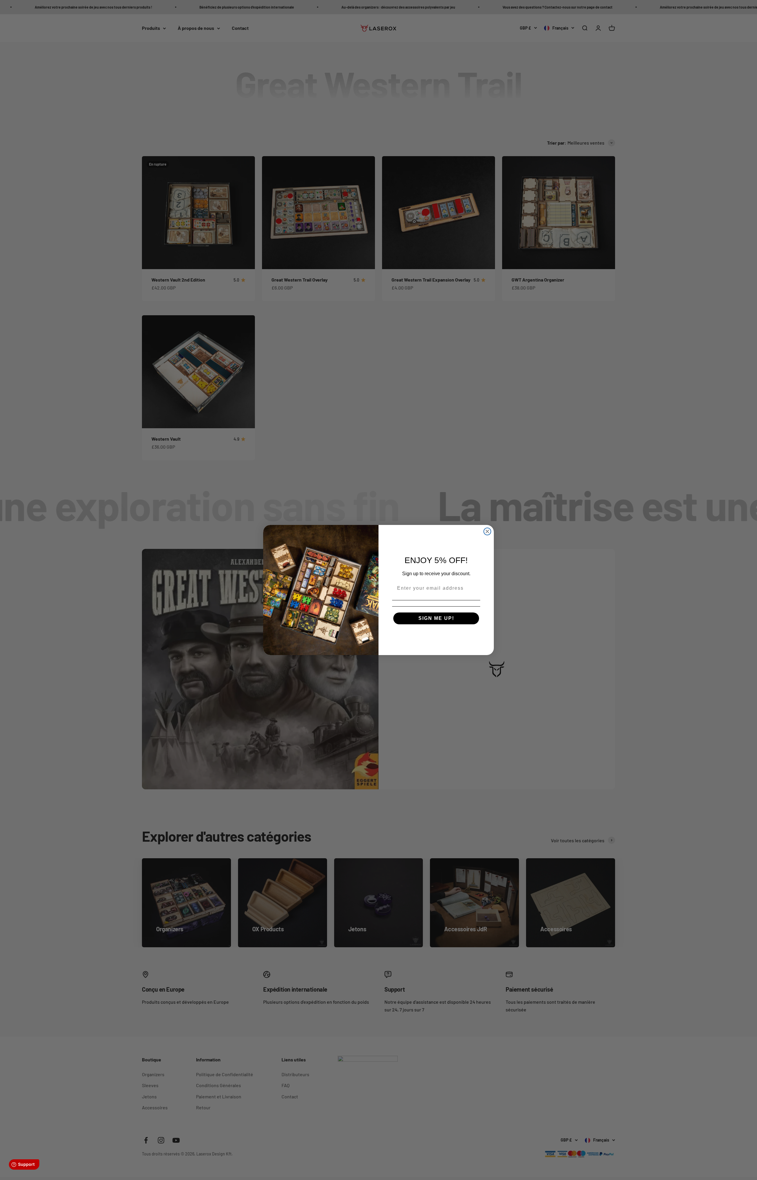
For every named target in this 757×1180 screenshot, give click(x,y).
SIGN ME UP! (436, 618)
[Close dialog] (487, 531)
